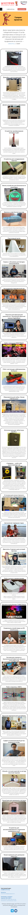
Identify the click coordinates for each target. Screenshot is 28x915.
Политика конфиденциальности (8, 893)
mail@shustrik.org (10, 9)
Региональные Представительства (8, 899)
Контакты (3, 892)
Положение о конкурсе (6, 896)
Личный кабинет (22, 9)
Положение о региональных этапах (8, 900)
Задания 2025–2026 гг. (6, 898)
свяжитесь (11, 43)
